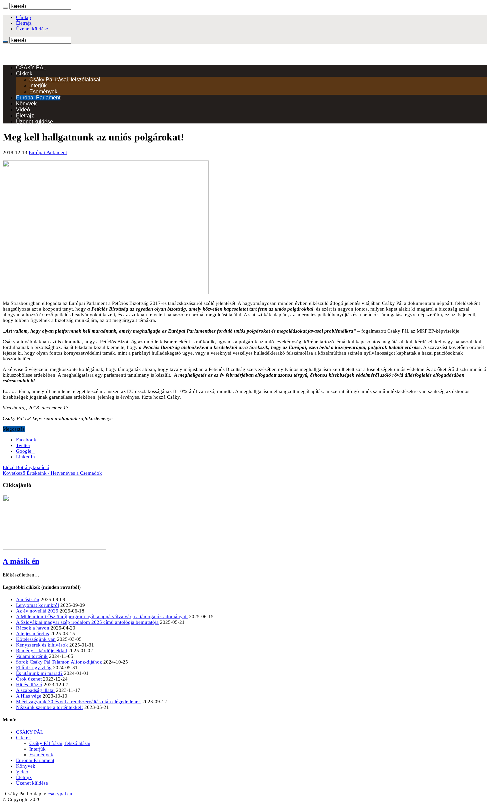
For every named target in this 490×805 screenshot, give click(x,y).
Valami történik (32, 656)
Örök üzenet (29, 679)
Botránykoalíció (26, 467)
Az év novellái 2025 (37, 611)
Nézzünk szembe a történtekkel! (49, 707)
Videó (23, 109)
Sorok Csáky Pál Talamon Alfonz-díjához (59, 662)
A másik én (21, 561)
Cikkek (24, 73)
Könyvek (26, 103)
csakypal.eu (60, 793)
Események (43, 91)
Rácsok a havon (32, 628)
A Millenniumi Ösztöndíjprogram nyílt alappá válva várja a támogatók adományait (102, 616)
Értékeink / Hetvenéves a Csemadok (52, 473)
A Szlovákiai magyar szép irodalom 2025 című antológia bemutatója (87, 622)
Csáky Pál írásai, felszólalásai (64, 79)
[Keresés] (5, 8)
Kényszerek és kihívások (42, 645)
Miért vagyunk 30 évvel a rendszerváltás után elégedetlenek (78, 701)
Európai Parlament (38, 97)
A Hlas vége (28, 696)
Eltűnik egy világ (34, 667)
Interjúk (38, 85)
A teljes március (32, 633)
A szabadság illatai (35, 690)
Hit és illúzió (29, 684)
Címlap (23, 17)
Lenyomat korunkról (37, 605)
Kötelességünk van (36, 639)
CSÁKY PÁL (31, 67)
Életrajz (24, 23)
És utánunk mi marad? (39, 673)
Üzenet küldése (32, 28)
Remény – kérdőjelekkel (41, 650)
